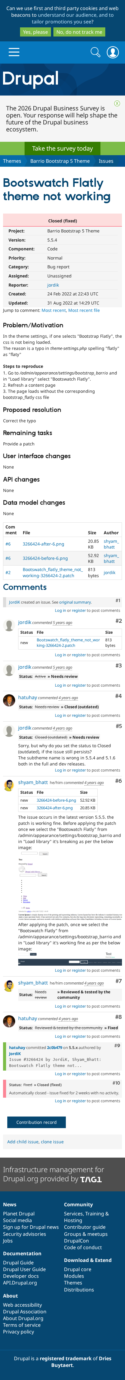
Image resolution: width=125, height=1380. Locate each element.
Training (94, 1213)
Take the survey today (62, 148)
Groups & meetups (86, 1234)
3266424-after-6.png (43, 544)
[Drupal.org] (62, 79)
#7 (119, 981)
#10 (116, 1083)
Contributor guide (85, 1227)
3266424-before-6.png (45, 558)
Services (73, 1213)
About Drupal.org (23, 1318)
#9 (117, 1046)
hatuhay (27, 697)
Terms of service (22, 1325)
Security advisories (24, 1234)
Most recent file (84, 310)
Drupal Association (24, 1311)
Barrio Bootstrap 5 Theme (60, 161)
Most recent (54, 310)
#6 (8, 544)
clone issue (52, 1142)
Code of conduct (83, 1247)
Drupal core (77, 1269)
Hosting (73, 1220)
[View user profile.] (9, 625)
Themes (12, 161)
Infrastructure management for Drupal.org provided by (53, 1173)
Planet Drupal (19, 1213)
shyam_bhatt (111, 544)
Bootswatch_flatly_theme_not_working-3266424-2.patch (53, 572)
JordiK (14, 602)
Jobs (8, 1240)
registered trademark (66, 1358)
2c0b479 (54, 1047)
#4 (118, 696)
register (79, 610)
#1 (118, 601)
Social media (17, 1220)
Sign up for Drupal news (31, 1227)
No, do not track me (79, 32)
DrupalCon (76, 1240)
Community (78, 1204)
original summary (75, 602)
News (9, 1204)
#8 (118, 1017)
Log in (60, 610)
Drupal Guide (18, 1262)
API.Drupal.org (20, 1282)
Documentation (22, 1253)
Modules (74, 1276)
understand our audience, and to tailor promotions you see (73, 18)
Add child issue (23, 1142)
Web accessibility (22, 1305)
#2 (8, 572)
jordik (53, 285)
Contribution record (36, 1122)
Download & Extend (88, 1260)
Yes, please (35, 32)
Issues (106, 161)
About (10, 1295)
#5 (119, 726)
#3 (119, 665)
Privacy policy (18, 1331)
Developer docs (21, 1276)
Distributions (79, 1289)
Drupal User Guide (24, 1269)
